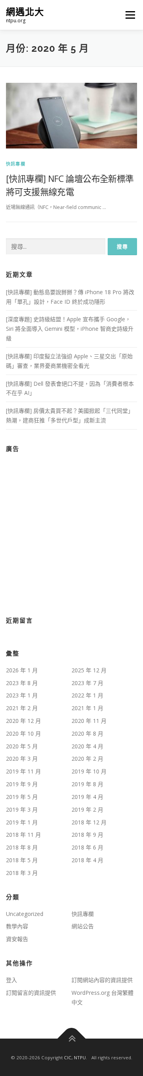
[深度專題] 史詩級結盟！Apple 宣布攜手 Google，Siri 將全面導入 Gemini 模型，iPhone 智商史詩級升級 (69, 328)
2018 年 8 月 (22, 847)
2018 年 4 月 (87, 860)
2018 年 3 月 (22, 873)
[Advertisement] (71, 529)
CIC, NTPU (75, 1057)
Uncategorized (24, 914)
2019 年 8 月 (87, 784)
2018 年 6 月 (87, 847)
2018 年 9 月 (87, 834)
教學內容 (17, 926)
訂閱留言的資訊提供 (31, 992)
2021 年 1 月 (87, 708)
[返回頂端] (72, 1039)
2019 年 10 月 (89, 771)
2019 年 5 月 (22, 797)
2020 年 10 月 (23, 733)
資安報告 (17, 939)
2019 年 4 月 (87, 797)
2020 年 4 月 (87, 746)
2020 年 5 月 (22, 746)
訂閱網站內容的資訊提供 (102, 980)
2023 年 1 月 (22, 695)
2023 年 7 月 (87, 683)
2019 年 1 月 (22, 822)
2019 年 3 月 (22, 809)
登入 (11, 980)
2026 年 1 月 (22, 670)
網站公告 (83, 926)
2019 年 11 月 (23, 771)
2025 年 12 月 (89, 670)
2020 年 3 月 (22, 758)
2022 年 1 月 (87, 695)
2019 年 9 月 (22, 784)
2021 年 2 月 (22, 708)
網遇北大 (25, 11)
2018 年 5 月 (22, 860)
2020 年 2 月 (87, 758)
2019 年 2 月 (87, 809)
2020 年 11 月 (89, 720)
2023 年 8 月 (22, 683)
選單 (128, 15)
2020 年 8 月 (87, 733)
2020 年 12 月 (23, 720)
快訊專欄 (15, 164)
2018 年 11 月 (23, 834)
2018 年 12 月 (89, 822)
